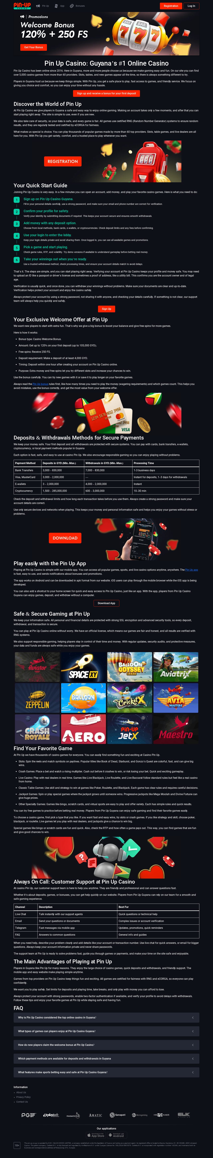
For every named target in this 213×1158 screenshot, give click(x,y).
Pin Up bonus (40, 384)
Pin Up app (191, 569)
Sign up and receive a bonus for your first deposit (106, 93)
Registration (171, 6)
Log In (191, 6)
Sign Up (106, 308)
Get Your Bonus (33, 47)
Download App (106, 603)
